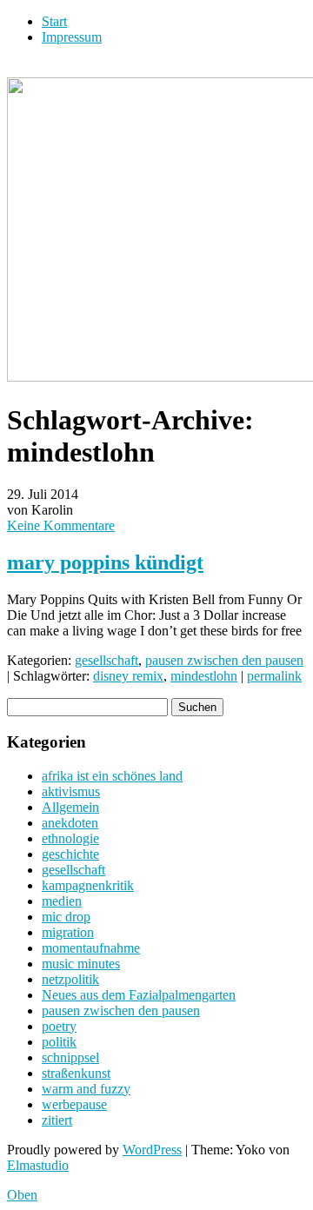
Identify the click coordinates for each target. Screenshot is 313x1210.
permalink (274, 675)
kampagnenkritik (88, 885)
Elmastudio (38, 1165)
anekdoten (70, 822)
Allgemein (70, 807)
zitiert (57, 1120)
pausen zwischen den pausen (224, 660)
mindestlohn (203, 675)
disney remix (128, 675)
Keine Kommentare (61, 525)
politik (59, 1041)
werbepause (74, 1104)
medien (62, 901)
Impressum (72, 37)
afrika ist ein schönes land (112, 775)
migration (68, 932)
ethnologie (70, 838)
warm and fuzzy (86, 1088)
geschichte (70, 854)
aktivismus (71, 791)
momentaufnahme (91, 948)
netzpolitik (70, 979)
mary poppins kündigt (105, 562)
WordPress (152, 1149)
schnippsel (70, 1057)
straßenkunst (76, 1073)
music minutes (81, 963)
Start (54, 21)
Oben (22, 1194)
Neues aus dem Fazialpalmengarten (139, 994)
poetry (59, 1026)
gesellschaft (106, 660)
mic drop (66, 916)
